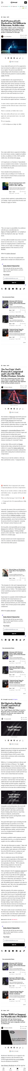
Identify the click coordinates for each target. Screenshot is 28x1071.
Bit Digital (14, 919)
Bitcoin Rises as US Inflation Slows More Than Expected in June (17, 571)
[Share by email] (11, 58)
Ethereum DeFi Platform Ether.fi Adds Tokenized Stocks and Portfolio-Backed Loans (17, 303)
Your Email (6, 274)
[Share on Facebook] (14, 58)
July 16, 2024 (17, 124)
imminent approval (20, 871)
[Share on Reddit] (17, 58)
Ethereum (12, 417)
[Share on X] (5, 58)
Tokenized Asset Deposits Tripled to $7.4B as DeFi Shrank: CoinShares (16, 330)
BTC (2, 6)
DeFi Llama (18, 587)
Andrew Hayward (10, 253)
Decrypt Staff (8, 718)
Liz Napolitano (8, 36)
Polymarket (20, 601)
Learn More (4, 922)
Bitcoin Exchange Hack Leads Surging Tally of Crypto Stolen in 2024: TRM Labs (17, 184)
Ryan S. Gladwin (8, 387)
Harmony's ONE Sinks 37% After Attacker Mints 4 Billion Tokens (17, 317)
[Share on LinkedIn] (8, 58)
